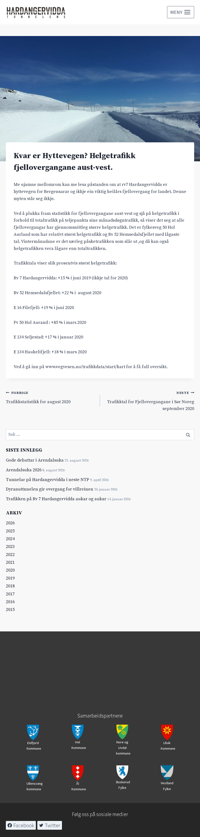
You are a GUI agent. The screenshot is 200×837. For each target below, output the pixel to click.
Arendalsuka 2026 (23, 470)
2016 (10, 602)
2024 (10, 539)
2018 (10, 586)
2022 (10, 554)
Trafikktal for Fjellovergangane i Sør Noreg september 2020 (150, 401)
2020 (10, 570)
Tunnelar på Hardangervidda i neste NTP (47, 479)
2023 (10, 546)
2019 (10, 578)
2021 (10, 562)
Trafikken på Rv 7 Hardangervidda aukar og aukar (56, 499)
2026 (10, 523)
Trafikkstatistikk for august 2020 (38, 398)
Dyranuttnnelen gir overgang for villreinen (49, 489)
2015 (10, 609)
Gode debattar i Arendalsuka (35, 460)
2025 (10, 531)
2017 (10, 594)
